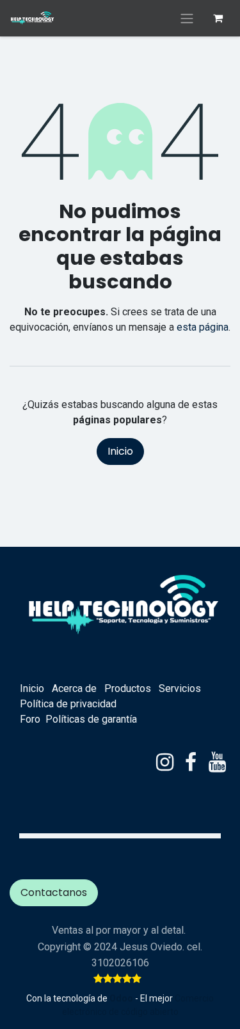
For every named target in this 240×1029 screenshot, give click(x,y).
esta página (202, 327)
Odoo (122, 998)
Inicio (120, 451)
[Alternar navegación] (187, 18)
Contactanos (53, 892)
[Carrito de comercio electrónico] (217, 18)
